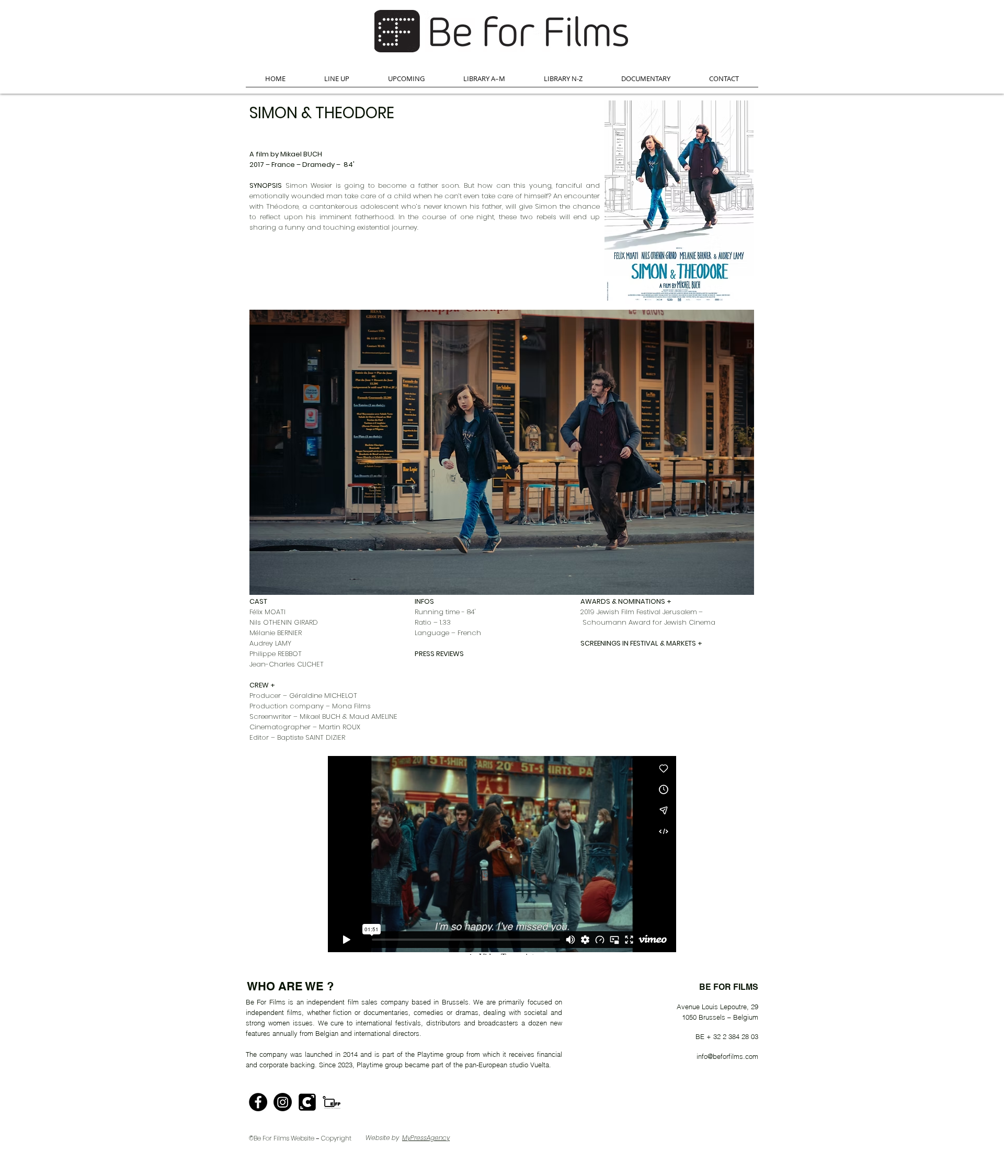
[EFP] (332, 1102)
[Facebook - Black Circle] (258, 1102)
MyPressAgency (426, 1137)
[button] (337, 82)
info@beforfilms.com (727, 1056)
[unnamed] (307, 1102)
